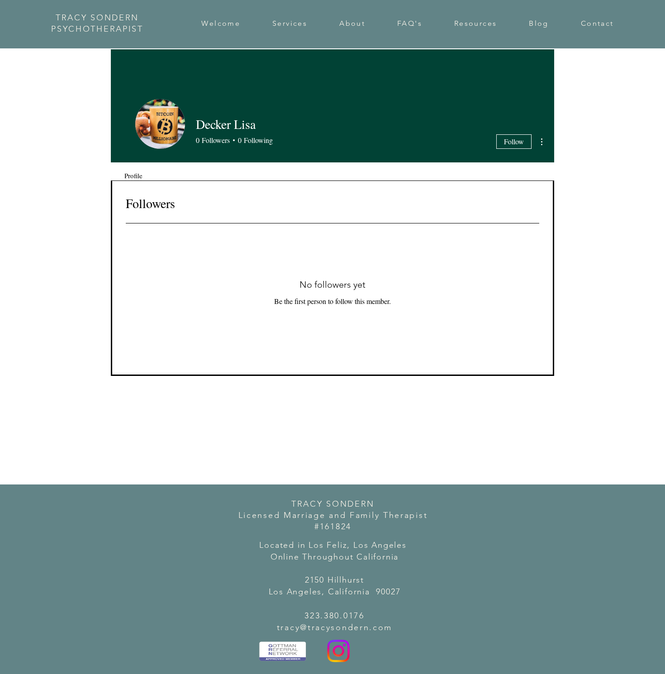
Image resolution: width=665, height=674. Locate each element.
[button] (290, 23)
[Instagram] (338, 651)
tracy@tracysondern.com (334, 627)
